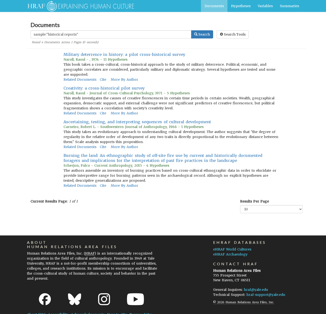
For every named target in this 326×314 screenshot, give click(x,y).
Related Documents (79, 79)
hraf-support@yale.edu (266, 295)
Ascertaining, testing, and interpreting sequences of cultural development (137, 121)
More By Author (124, 79)
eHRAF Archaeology (230, 254)
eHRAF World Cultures (232, 249)
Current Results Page (49, 201)
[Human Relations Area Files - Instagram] (104, 299)
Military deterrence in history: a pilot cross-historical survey (124, 54)
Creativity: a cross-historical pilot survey (104, 88)
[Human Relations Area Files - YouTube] (135, 299)
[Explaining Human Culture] (78, 6)
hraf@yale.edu (256, 289)
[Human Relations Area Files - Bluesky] (75, 299)
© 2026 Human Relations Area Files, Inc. (243, 302)
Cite (103, 79)
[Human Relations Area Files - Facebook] (45, 299)
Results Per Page (254, 201)
